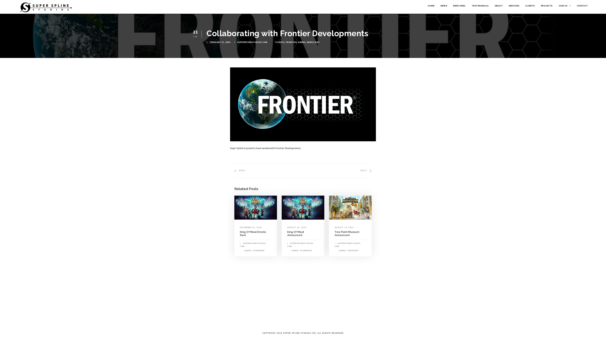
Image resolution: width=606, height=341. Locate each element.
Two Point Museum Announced (347, 233)
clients (280, 42)
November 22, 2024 (251, 227)
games (302, 42)
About (499, 6)
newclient (313, 42)
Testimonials (480, 6)
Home (431, 6)
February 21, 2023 (220, 42)
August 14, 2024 (344, 227)
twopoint (353, 250)
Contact (582, 6)
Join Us (562, 6)
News (443, 6)
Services (514, 6)
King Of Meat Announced (295, 233)
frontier (291, 42)
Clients (530, 6)
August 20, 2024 (296, 227)
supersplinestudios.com (252, 42)
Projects (547, 6)
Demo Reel (459, 6)
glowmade (258, 250)
